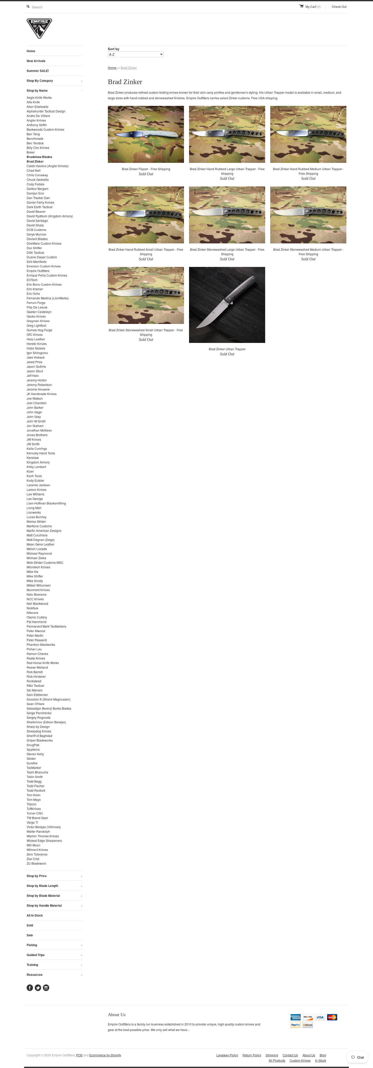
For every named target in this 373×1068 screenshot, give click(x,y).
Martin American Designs (44, 530)
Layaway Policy (227, 1055)
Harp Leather (36, 339)
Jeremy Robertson (39, 384)
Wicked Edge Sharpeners (44, 840)
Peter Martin (35, 635)
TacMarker (34, 767)
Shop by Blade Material (54, 895)
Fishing (54, 945)
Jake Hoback (36, 357)
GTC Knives (35, 334)
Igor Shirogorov (37, 353)
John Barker (35, 407)
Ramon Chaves (37, 653)
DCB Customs (36, 229)
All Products (277, 1060)
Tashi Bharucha (37, 772)
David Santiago (37, 220)
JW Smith (33, 444)
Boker (31, 152)
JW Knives (34, 439)
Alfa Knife (33, 102)
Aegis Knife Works (39, 97)
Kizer (30, 471)
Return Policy (252, 1055)
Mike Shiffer (35, 576)
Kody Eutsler (35, 480)
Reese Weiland (37, 667)
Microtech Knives (38, 567)
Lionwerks (34, 512)
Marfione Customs (39, 526)
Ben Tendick (35, 143)
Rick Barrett (35, 672)
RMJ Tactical (35, 685)
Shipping (272, 1055)
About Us (308, 1055)
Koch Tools (34, 476)
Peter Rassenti (37, 640)
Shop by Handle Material (54, 905)
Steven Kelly (35, 754)
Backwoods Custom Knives (45, 129)
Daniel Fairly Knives (40, 202)
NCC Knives (35, 599)
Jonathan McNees (39, 430)
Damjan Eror (35, 193)
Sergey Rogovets (38, 717)
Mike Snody (35, 580)
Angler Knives (36, 120)
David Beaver (36, 211)
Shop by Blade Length (54, 885)
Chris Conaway (37, 175)
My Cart (313, 6)
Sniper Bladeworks (40, 740)
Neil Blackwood (37, 603)
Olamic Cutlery (37, 617)
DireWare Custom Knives (44, 243)
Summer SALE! (38, 70)
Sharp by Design (38, 726)
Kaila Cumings (37, 448)
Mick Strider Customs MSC (45, 562)
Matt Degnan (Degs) (41, 539)
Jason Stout (35, 371)
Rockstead (34, 681)
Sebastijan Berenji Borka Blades (49, 708)
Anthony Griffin (37, 125)
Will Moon (33, 845)
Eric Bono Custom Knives (44, 284)
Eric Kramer (35, 289)
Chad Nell (34, 170)
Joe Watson (35, 398)
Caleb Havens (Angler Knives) (48, 166)
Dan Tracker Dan (38, 198)
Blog (323, 1055)
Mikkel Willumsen (39, 585)
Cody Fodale (35, 184)
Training (54, 964)
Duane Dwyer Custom (42, 257)
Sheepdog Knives (39, 731)
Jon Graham (35, 425)
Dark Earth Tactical (40, 207)
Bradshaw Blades (39, 156)
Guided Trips (54, 955)
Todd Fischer (35, 786)
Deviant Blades (37, 239)
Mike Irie (32, 571)
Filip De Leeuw (37, 307)
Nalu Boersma (36, 594)
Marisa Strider (36, 521)
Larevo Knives (36, 489)
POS (79, 1055)
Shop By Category (54, 80)
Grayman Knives (38, 321)
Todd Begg (34, 781)
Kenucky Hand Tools (41, 453)
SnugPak (33, 745)
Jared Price (34, 362)
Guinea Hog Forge (39, 330)
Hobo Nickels (36, 348)
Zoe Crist (33, 859)
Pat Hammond (36, 621)
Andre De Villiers (38, 115)
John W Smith (36, 421)
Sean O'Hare (35, 704)
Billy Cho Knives (38, 147)
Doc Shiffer (34, 248)
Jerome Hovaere (38, 389)
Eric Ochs (33, 293)
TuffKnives (34, 808)
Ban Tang (33, 134)
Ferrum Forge (36, 302)
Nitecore (32, 612)
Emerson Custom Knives (44, 266)
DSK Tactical (35, 252)
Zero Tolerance (37, 854)
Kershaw (33, 457)
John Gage (34, 412)
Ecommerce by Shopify (105, 1055)
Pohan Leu (34, 649)
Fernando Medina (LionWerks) (48, 298)
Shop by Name (54, 90)
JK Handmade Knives (42, 394)
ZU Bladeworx (36, 863)
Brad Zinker (35, 161)
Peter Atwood (36, 631)
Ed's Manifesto (37, 261)
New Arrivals (36, 61)
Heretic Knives (37, 343)
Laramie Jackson (38, 485)
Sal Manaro (35, 690)
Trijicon (32, 804)
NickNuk (32, 608)
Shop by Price (54, 875)
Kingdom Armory (38, 462)
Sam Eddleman (37, 694)
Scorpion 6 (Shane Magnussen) (49, 699)
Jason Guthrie (36, 366)
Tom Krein (34, 795)
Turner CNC (35, 813)
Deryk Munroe (36, 234)
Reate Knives (36, 658)
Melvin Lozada (37, 549)
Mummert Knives (38, 590)
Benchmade (35, 138)
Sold (30, 925)
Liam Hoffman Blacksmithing (46, 503)
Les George (35, 498)
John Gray (34, 416)
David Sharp (35, 225)
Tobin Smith (35, 776)
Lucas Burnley (36, 517)
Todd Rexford (36, 790)
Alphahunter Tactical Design (46, 111)
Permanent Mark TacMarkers (46, 626)
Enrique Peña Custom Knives (47, 275)
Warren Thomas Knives (43, 836)
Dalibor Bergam (37, 188)
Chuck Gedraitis (38, 179)
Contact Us (290, 1055)
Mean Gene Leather (40, 544)
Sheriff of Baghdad (39, 735)
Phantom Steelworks (41, 644)
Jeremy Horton (37, 380)
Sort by (113, 48)
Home (31, 51)
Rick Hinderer (36, 676)
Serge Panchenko (39, 713)
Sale (30, 935)
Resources (54, 974)
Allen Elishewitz (37, 106)
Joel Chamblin (37, 403)
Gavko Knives (36, 316)
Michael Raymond (39, 553)
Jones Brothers (37, 435)
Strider (31, 758)
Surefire (32, 763)
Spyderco (33, 749)
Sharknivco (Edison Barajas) (46, 722)
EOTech (32, 280)
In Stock (320, 1060)
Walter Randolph (38, 831)
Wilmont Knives (37, 849)
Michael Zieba (36, 558)
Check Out (339, 6)
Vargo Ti (32, 822)
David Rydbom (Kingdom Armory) (50, 216)
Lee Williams (35, 494)
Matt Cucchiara (37, 535)
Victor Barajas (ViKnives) (44, 827)
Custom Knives (300, 1060)
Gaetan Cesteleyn (39, 311)
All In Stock (35, 915)
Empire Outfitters (38, 270)
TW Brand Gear (37, 817)
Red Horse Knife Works (43, 663)
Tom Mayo (34, 799)
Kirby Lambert (36, 466)
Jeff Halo (33, 375)
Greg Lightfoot (36, 325)
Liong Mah (34, 508)
